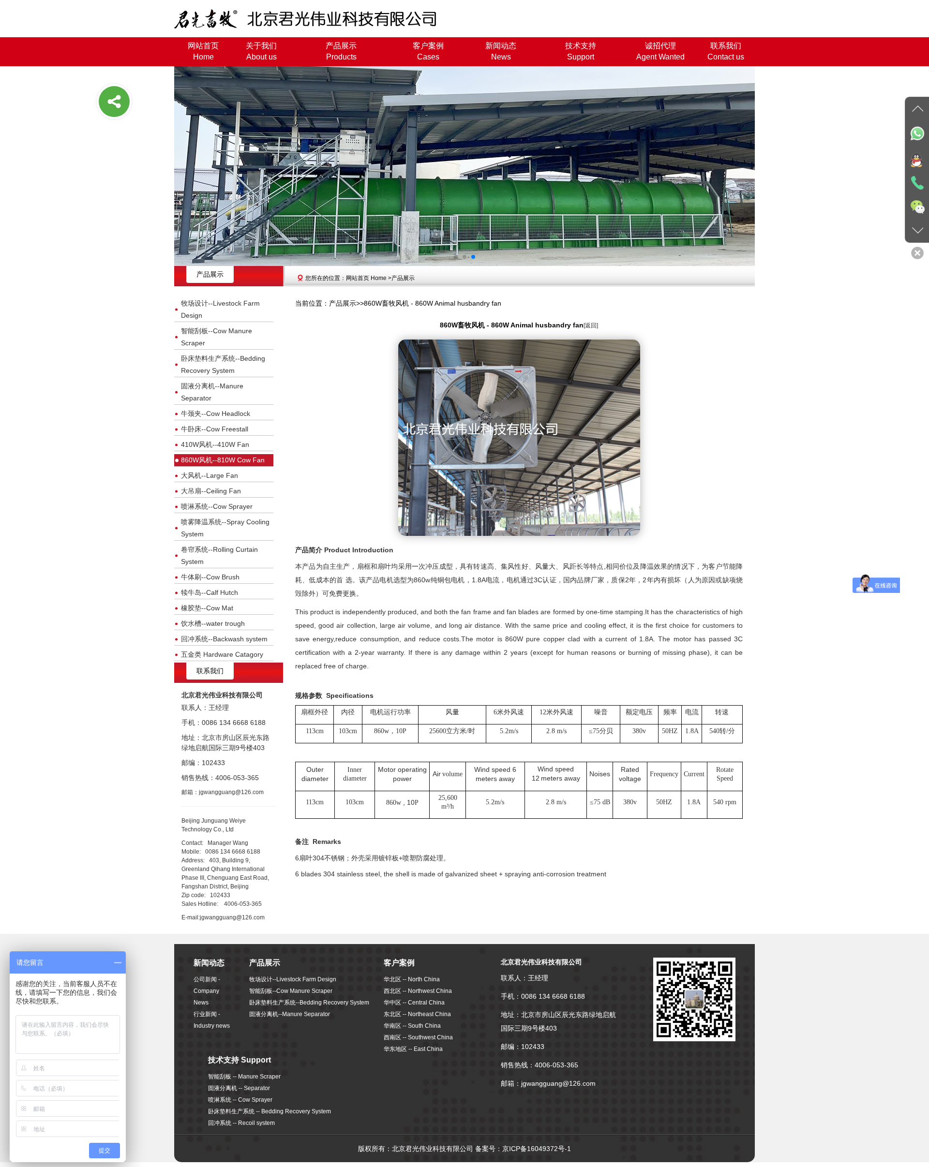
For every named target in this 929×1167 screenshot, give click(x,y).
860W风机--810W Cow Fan (223, 460)
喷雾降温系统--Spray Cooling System (225, 528)
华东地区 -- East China (413, 1049)
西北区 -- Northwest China (418, 991)
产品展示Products (341, 51)
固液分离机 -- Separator (239, 1088)
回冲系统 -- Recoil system (241, 1123)
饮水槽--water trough (213, 623)
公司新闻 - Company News (207, 991)
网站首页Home (203, 51)
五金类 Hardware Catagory (222, 654)
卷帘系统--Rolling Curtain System (219, 555)
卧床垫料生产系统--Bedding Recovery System (223, 364)
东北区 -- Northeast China (417, 1014)
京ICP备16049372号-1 (536, 1148)
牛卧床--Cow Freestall (214, 429)
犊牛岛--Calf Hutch (209, 592)
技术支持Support (580, 51)
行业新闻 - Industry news (212, 1020)
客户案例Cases (428, 51)
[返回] (591, 325)
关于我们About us (261, 51)
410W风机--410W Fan (215, 444)
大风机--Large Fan (209, 475)
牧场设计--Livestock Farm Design (220, 309)
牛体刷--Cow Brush (210, 577)
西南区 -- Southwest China (418, 1037)
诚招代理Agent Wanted (660, 51)
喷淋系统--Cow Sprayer (217, 506)
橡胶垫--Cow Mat (207, 608)
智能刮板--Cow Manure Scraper (216, 337)
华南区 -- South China (412, 1025)
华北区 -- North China (412, 979)
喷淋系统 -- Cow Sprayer (240, 1099)
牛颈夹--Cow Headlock (215, 413)
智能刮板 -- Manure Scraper (244, 1076)
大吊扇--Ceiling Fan (211, 491)
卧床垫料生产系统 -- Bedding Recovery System (269, 1111)
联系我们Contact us (725, 51)
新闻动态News (500, 51)
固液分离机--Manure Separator (212, 392)
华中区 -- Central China (414, 1002)
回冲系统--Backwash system (224, 639)
